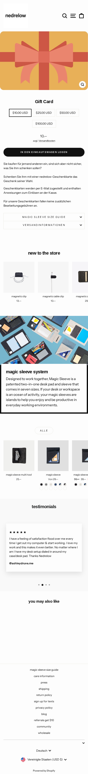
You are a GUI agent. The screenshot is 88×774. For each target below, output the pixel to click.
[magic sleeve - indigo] (55, 484)
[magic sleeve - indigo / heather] (60, 484)
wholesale (44, 732)
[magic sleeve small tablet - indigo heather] (85, 484)
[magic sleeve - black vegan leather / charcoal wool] (60, 488)
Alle (44, 430)
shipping (44, 688)
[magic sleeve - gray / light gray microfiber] (55, 488)
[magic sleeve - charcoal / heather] (65, 484)
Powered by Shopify (44, 770)
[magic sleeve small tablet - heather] (80, 484)
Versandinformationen (44, 225)
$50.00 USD (68, 113)
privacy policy (44, 707)
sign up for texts (44, 701)
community (44, 726)
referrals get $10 (44, 720)
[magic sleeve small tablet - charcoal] (75, 484)
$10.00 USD (20, 113)
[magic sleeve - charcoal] (41, 484)
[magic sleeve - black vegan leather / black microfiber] (65, 488)
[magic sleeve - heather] (50, 484)
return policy (44, 695)
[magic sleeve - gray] (46, 484)
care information (44, 676)
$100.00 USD (44, 123)
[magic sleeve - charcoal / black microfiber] (46, 488)
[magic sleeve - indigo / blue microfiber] (50, 488)
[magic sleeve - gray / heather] (41, 488)
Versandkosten (46, 140)
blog (44, 714)
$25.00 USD (44, 113)
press (44, 682)
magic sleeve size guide (44, 217)
